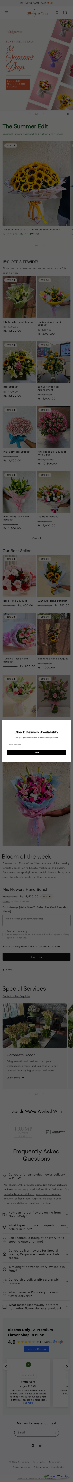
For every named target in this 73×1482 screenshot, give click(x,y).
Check (36, 752)
